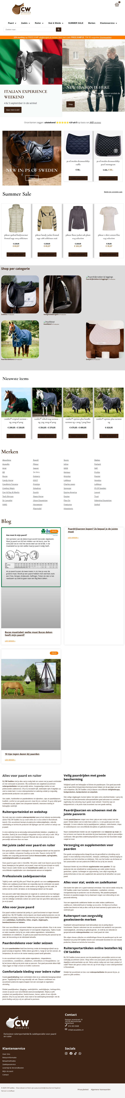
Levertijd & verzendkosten (13, 1068)
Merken (91, 23)
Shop (70, 104)
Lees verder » (10, 641)
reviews (95, 122)
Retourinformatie (9, 1057)
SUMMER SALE (75, 23)
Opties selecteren (78, 178)
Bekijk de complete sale (113, 192)
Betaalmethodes (9, 1061)
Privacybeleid (83, 1089)
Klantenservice (107, 23)
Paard (11, 23)
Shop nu (31, 178)
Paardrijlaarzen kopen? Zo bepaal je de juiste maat (93, 530)
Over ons (6, 1054)
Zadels (24, 23)
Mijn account (7, 1071)
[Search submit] (58, 29)
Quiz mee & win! (12, 110)
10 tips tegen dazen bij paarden (22, 754)
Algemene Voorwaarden (100, 1089)
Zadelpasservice (9, 1064)
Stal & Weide (54, 23)
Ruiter (38, 23)
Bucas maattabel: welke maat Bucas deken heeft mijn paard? (28, 633)
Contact (5, 1074)
